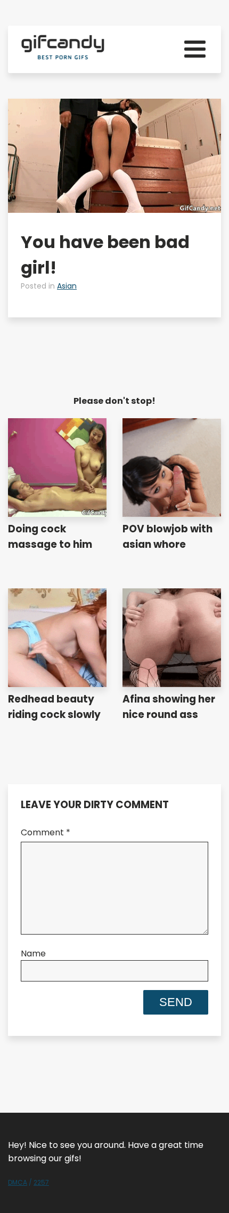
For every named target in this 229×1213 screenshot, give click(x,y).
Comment (45, 832)
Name (33, 953)
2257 (41, 1182)
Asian (67, 286)
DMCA (17, 1182)
